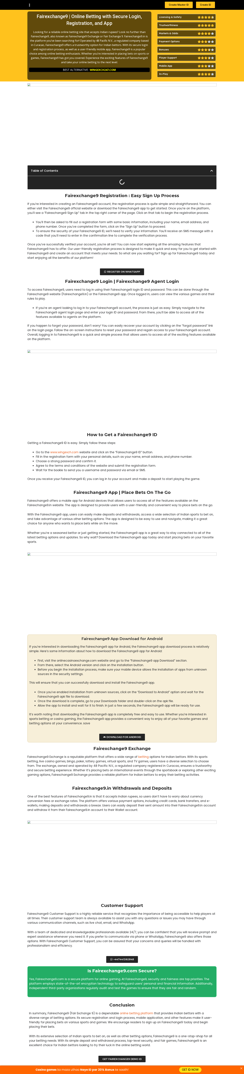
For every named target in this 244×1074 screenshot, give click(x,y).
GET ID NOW (190, 1070)
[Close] (241, 1068)
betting (143, 757)
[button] (211, 170)
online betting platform (136, 1013)
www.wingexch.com (64, 452)
